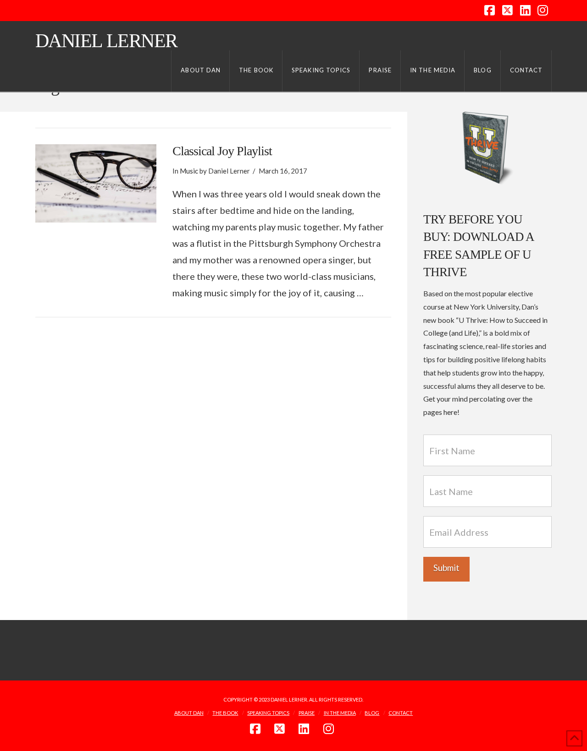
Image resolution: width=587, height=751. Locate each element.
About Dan (189, 713)
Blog (372, 713)
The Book (225, 713)
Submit (446, 567)
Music (189, 171)
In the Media (340, 713)
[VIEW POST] (95, 183)
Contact (400, 713)
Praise (307, 713)
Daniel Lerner (106, 40)
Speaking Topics (268, 713)
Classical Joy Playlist (222, 151)
